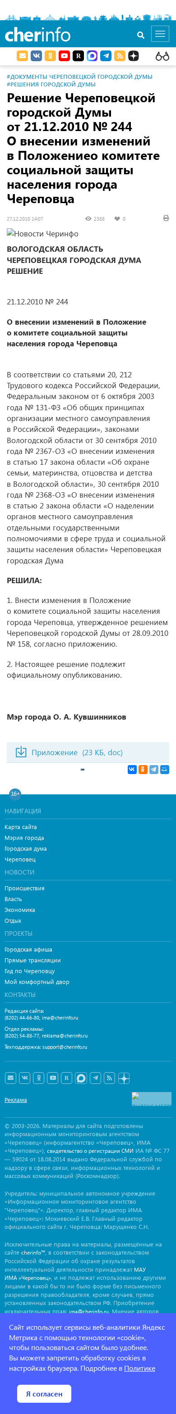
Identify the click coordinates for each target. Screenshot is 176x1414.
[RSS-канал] (109, 1078)
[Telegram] (153, 769)
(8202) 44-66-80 (22, 1017)
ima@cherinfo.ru (60, 1017)
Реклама (16, 1099)
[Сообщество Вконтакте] (24, 1078)
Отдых (13, 920)
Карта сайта (21, 826)
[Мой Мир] (164, 769)
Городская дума (26, 848)
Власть (13, 898)
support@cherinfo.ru (64, 1047)
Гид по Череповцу (30, 970)
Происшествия (25, 888)
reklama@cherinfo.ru (65, 1035)
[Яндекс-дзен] (123, 1078)
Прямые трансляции (33, 960)
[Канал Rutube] (78, 55)
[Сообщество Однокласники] (50, 55)
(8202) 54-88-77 (22, 1035)
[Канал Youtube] (64, 55)
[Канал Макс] (92, 56)
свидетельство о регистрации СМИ (90, 1150)
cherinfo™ (33, 1252)
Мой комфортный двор (37, 981)
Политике (139, 1368)
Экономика (20, 909)
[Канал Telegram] (95, 1078)
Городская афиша (28, 949)
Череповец (20, 859)
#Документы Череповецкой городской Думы (80, 76)
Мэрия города (24, 837)
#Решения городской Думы (51, 84)
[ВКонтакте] (132, 769)
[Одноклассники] (143, 769)
